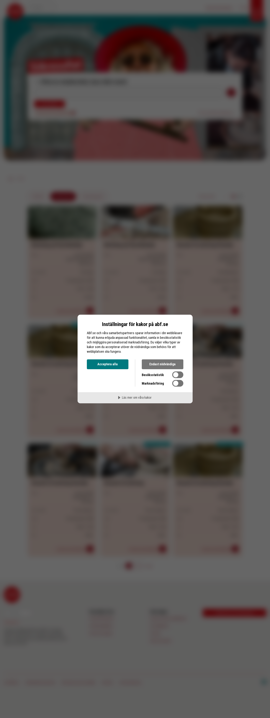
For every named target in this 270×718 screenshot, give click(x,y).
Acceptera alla (107, 364)
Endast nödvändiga (162, 364)
